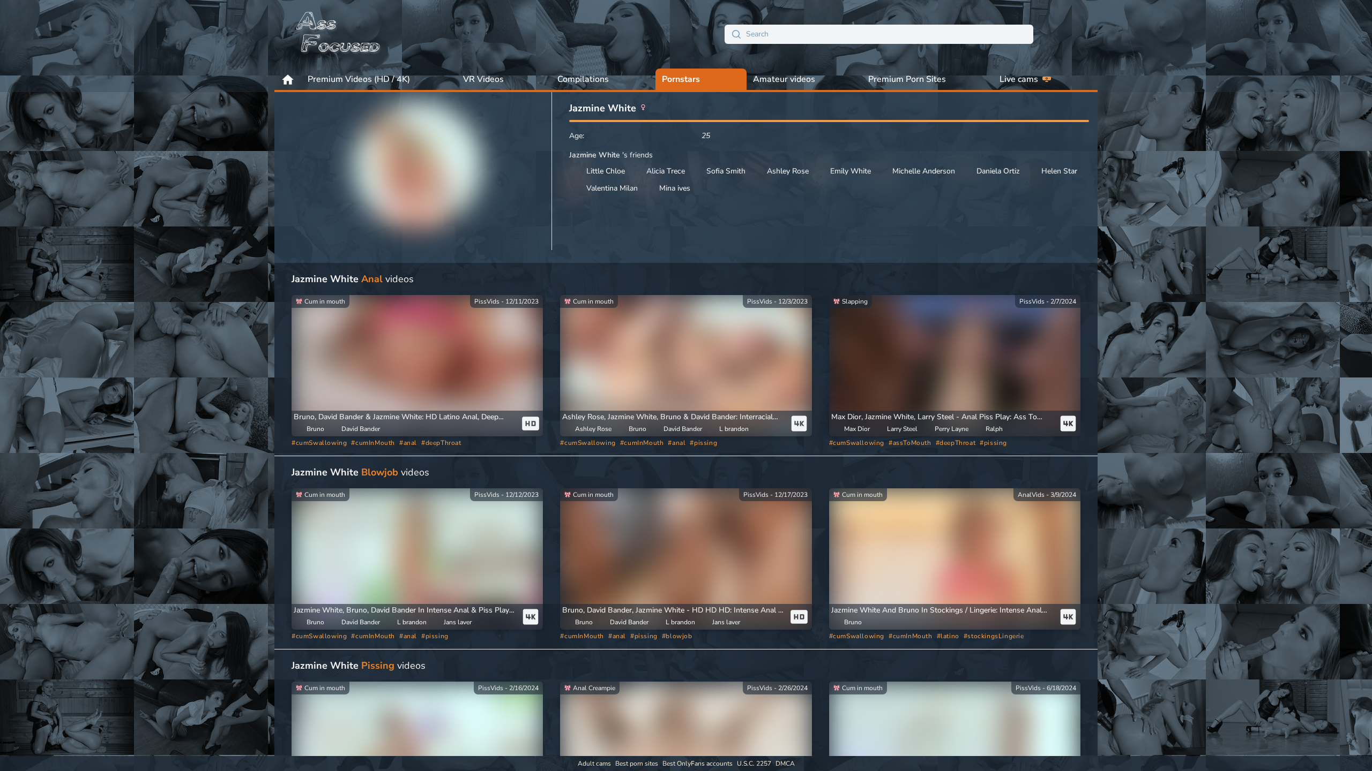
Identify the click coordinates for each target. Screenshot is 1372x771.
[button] (405, 417)
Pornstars (681, 79)
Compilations (583, 79)
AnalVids (1031, 494)
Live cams (1019, 79)
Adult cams (594, 763)
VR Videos (483, 79)
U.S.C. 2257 (754, 763)
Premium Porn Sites (907, 79)
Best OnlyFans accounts (697, 763)
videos (353, 279)
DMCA (785, 763)
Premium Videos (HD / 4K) (359, 79)
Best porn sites (636, 763)
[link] (417, 365)
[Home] (339, 34)
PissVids (486, 301)
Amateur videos (784, 79)
